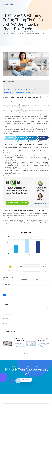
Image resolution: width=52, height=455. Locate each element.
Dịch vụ (29, 439)
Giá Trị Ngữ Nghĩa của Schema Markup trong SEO (42, 339)
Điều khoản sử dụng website (42, 451)
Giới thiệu (29, 436)
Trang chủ (5, 32)
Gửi (4, 295)
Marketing (17, 32)
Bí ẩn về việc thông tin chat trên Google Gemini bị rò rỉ (19, 339)
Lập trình (5, 323)
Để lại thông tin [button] (26, 380)
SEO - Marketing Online (30, 32)
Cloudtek (5, 451)
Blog (11, 32)
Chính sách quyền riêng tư (42, 449)
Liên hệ (29, 438)
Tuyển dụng (30, 441)
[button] (47, 84)
